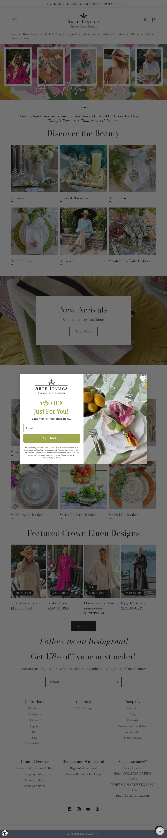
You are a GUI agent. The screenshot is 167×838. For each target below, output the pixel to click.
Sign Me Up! (52, 438)
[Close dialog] (143, 378)
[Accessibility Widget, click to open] (5, 833)
